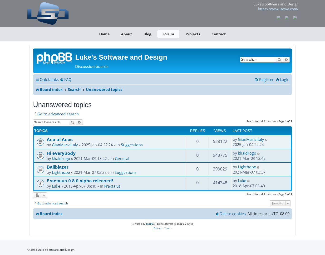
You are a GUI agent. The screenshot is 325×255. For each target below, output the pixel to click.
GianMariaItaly (65, 144)
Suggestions (132, 144)
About (126, 34)
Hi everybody (61, 153)
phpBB (149, 223)
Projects (193, 34)
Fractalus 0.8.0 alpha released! (80, 180)
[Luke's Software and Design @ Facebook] (278, 17)
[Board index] (54, 57)
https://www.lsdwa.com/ (278, 8)
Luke (56, 186)
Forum (168, 34)
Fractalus (112, 186)
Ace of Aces (60, 139)
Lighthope (61, 172)
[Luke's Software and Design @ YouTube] (287, 17)
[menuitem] (65, 80)
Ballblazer (57, 167)
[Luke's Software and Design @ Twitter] (295, 17)
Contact (219, 34)
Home (104, 34)
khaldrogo (61, 158)
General (122, 158)
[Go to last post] (266, 139)
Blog (147, 34)
